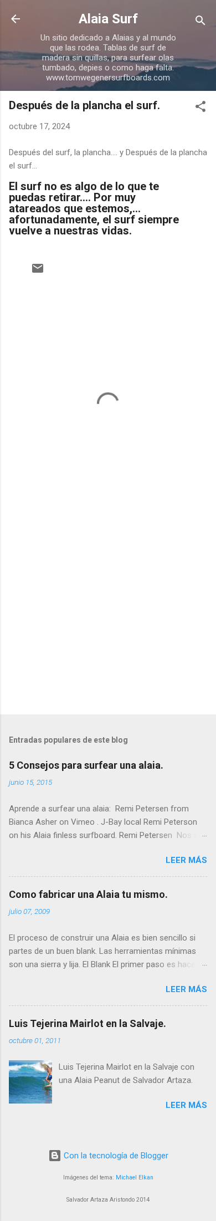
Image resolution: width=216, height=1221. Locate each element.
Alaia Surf (108, 19)
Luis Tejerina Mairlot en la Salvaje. (87, 1023)
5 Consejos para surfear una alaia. (86, 765)
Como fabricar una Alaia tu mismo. (88, 894)
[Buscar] (200, 22)
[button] (200, 108)
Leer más (186, 860)
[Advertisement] (108, 619)
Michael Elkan (134, 1177)
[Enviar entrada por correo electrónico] (37, 272)
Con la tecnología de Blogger (114, 1156)
